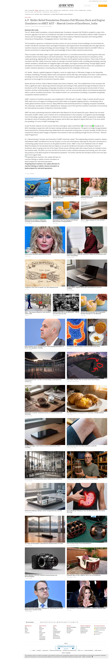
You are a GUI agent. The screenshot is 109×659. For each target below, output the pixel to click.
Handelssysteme (56, 631)
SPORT (51, 10)
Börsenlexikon (30, 622)
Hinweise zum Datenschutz (69, 650)
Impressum (45, 650)
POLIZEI (76, 10)
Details (83, 657)
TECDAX (26, 630)
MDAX (26, 628)
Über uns (80, 650)
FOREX (54, 628)
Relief (29, 17)
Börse (41, 14)
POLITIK (47, 10)
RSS (101, 1)
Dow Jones (27, 632)
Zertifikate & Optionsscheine (56, 636)
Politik (40, 630)
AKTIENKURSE (31, 10)
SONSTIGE (89, 10)
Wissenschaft (42, 632)
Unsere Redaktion (88, 650)
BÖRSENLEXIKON (96, 1)
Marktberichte (46, 14)
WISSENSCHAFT (65, 10)
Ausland (41, 634)
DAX (26, 627)
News (33, 650)
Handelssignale (56, 632)
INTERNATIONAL (82, 10)
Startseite (37, 14)
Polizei (40, 635)
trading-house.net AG (85, 627)
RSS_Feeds (69, 631)
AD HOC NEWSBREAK (71, 627)
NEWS (26, 10)
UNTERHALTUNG (57, 10)
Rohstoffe (55, 630)
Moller (26, 17)
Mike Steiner (98, 650)
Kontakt (68, 632)
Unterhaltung (42, 636)
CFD (54, 627)
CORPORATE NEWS (45, 12)
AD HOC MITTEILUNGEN (29, 12)
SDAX (26, 631)
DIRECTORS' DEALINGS (53, 12)
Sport (40, 631)
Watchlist (69, 628)
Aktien (54, 634)
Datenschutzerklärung (55, 650)
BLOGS (90, 1)
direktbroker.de (83, 631)
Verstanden (88, 657)
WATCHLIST (105, 1)
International (42, 638)
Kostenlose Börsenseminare (84, 629)
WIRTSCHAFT (42, 10)
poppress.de (83, 632)
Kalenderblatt (42, 639)
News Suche (101, 5)
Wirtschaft (41, 628)
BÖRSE (36, 10)
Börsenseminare (56, 638)
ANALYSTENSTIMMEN (38, 12)
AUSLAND (71, 10)
